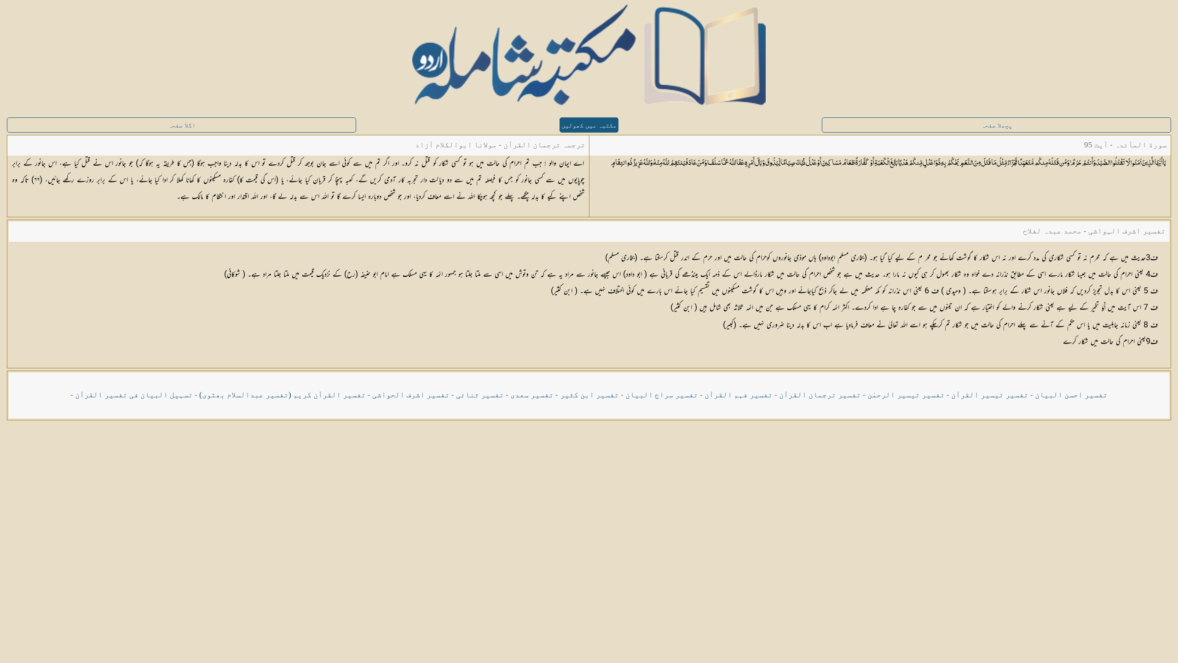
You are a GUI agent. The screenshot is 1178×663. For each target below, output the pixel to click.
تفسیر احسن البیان (1071, 394)
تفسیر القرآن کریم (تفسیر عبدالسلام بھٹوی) (282, 394)
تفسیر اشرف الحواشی (411, 394)
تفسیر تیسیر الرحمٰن (906, 394)
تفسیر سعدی (532, 394)
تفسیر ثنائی (480, 394)
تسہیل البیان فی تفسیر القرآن (134, 394)
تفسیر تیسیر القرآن (989, 394)
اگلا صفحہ (182, 125)
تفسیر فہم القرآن (738, 394)
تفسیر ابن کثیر (589, 394)
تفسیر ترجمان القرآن (820, 394)
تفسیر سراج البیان (661, 394)
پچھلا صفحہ (996, 125)
